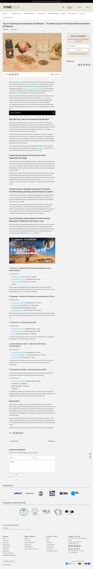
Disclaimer (49, 542)
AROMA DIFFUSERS (53, 13)
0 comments (57, 74)
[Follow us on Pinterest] (87, 65)
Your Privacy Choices (51, 551)
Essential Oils (6, 544)
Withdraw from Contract (9, 555)
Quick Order (6, 542)
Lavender (17, 331)
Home (4, 538)
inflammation (13, 166)
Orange (17, 277)
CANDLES (63, 13)
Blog (47, 540)
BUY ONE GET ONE (7, 17)
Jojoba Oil (14, 334)
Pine (16, 357)
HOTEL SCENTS (72, 13)
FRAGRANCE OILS (29, 13)
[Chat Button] (90, 454)
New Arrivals (49, 549)
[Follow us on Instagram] (84, 65)
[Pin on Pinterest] (12, 74)
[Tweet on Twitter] (15, 74)
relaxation (41, 148)
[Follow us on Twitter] (82, 65)
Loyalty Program (50, 544)
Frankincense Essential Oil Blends (31, 88)
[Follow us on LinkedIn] (89, 65)
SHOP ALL (5, 13)
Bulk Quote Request (30, 542)
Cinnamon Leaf (19, 355)
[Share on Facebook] (10, 74)
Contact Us (28, 540)
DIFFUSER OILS (42, 13)
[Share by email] (18, 74)
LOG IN (79, 7)
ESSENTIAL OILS (16, 13)
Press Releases (29, 546)
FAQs (47, 538)
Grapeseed (15, 305)
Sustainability (50, 546)
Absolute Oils (6, 551)
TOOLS (82, 13)
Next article (51, 441)
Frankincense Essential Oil (18, 352)
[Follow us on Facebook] (79, 65)
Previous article (14, 441)
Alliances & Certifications (31, 549)
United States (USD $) (8, 561)
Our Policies (28, 544)
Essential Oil (31, 233)
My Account (6, 540)
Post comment (16, 474)
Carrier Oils (6, 549)
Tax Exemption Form (8, 553)
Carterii (42, 98)
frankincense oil (46, 179)
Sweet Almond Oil (16, 281)
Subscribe (78, 49)
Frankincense (18, 279)
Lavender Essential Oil (17, 310)
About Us (27, 538)
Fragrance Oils (6, 546)
